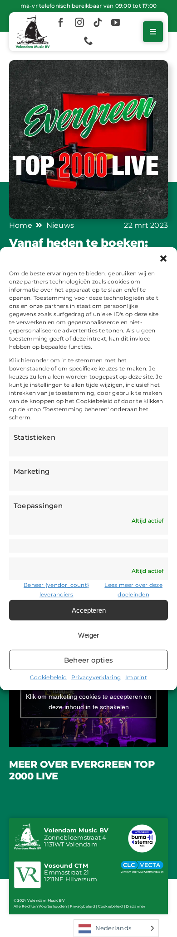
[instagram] (79, 22)
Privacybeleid (82, 906)
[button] (163, 258)
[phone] (88, 40)
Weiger (88, 635)
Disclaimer (135, 906)
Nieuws (60, 225)
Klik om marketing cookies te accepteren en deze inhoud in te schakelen (88, 702)
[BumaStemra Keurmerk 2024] (142, 826)
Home (20, 225)
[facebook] (60, 22)
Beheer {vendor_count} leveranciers (56, 589)
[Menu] (153, 31)
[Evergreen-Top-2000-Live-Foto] (88, 63)
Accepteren (89, 610)
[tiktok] (97, 22)
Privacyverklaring (96, 677)
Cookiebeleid (48, 677)
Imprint (136, 677)
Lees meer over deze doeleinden (133, 589)
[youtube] (115, 22)
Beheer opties (88, 660)
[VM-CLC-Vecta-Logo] (142, 864)
